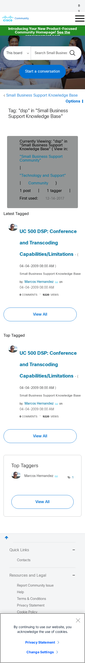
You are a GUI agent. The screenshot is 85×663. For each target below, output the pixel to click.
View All (40, 314)
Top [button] (6, 538)
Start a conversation (42, 71)
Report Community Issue (35, 585)
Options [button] (73, 101)
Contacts (23, 560)
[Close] (78, 620)
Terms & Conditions (31, 599)
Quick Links (19, 550)
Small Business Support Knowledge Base (42, 95)
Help (20, 592)
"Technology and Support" (43, 175)
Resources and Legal (27, 575)
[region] (42, 638)
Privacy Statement (40, 642)
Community (38, 183)
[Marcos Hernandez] (36, 480)
